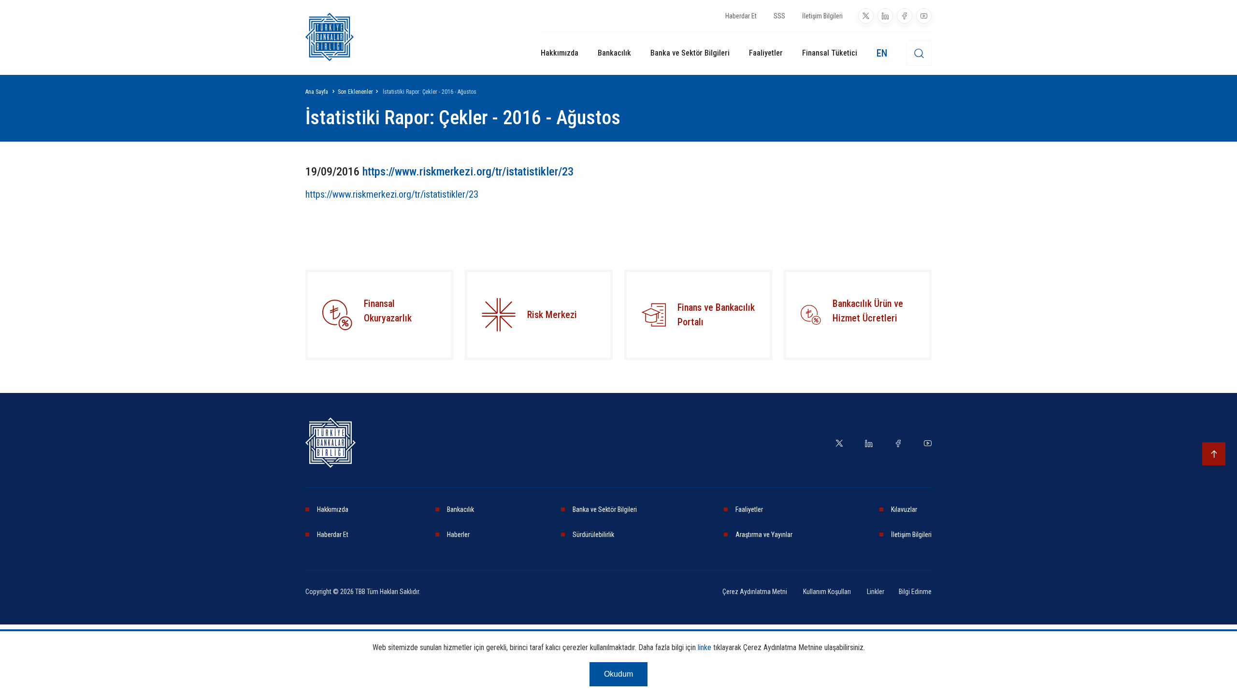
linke (704, 647)
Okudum (618, 674)
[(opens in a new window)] (499, 315)
